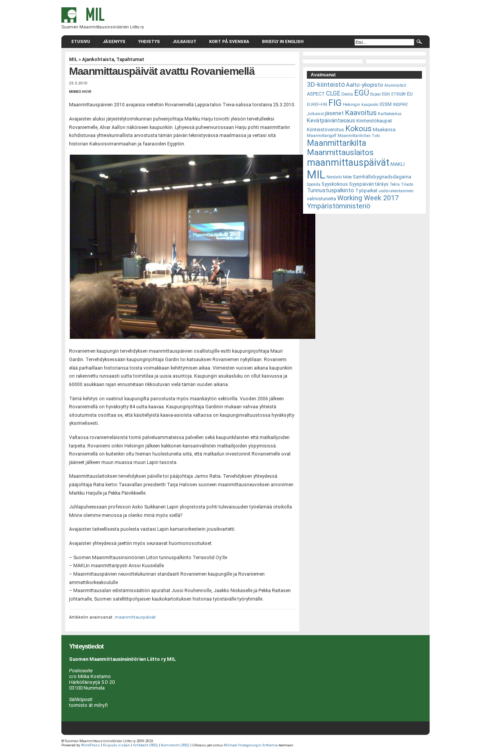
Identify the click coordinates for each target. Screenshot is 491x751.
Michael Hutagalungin (242, 745)
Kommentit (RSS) (175, 745)
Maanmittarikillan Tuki (359, 135)
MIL (73, 59)
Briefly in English (282, 41)
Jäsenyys (114, 41)
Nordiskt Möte (339, 177)
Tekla (395, 184)
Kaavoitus (361, 112)
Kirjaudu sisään (116, 745)
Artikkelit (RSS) (145, 745)
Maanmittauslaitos (340, 152)
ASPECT (316, 94)
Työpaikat (366, 190)
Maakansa (384, 129)
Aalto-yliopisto (364, 84)
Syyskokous (334, 184)
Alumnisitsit (395, 85)
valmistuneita (321, 198)
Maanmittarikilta (336, 143)
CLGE (333, 93)
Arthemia (270, 745)
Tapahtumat (130, 59)
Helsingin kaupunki (361, 104)
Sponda (313, 184)
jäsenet (334, 113)
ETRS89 (398, 94)
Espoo (375, 94)
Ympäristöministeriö (338, 206)
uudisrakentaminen (396, 190)
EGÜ (361, 92)
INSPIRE (400, 104)
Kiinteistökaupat (374, 121)
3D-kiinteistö (326, 84)
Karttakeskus (390, 113)
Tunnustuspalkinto (330, 190)
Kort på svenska (229, 41)
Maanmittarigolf (321, 135)
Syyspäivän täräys (369, 184)
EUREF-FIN (317, 104)
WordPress (90, 745)
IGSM (386, 104)
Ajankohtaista (98, 59)
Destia (347, 94)
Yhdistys (149, 41)
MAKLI (397, 164)
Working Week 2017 (368, 198)
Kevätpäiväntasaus (331, 120)
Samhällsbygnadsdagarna (382, 177)
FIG (335, 102)
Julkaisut (184, 41)
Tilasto (407, 184)
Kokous (358, 128)
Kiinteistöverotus (325, 129)
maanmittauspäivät (135, 617)
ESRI (386, 94)
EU (410, 94)
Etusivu (80, 41)
